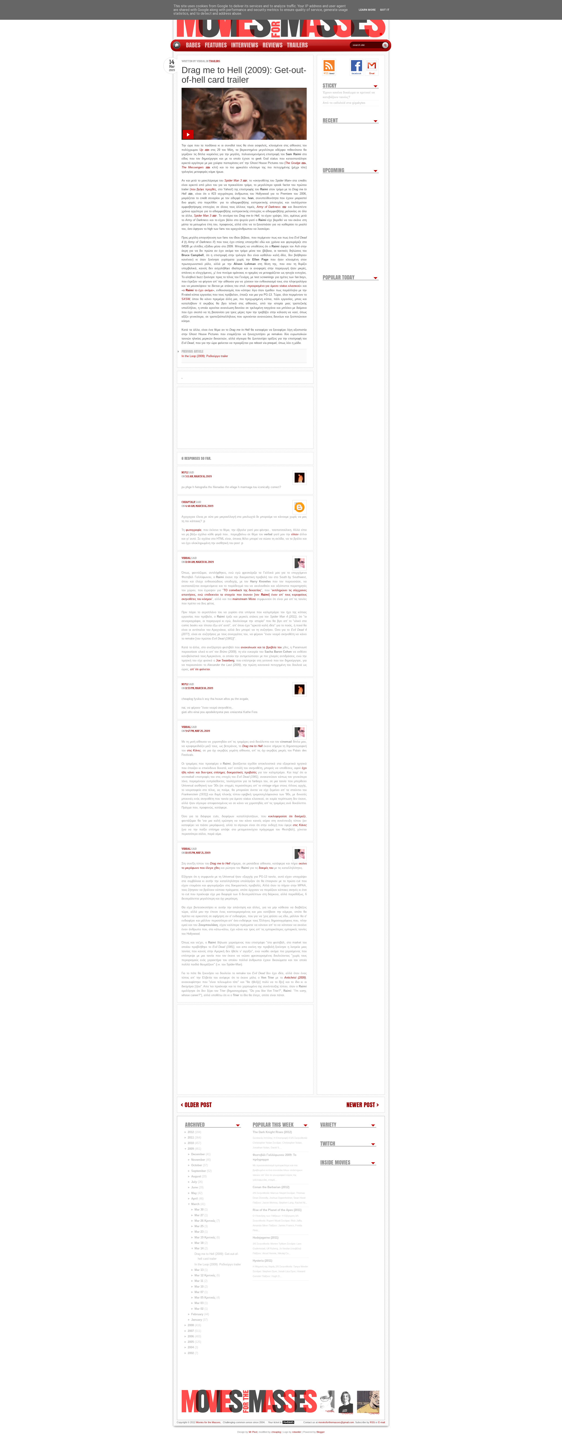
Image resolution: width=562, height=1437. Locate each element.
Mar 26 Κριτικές (205, 1220)
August (196, 1176)
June (194, 1187)
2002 (191, 1353)
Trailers (297, 44)
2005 (191, 1342)
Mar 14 (199, 1248)
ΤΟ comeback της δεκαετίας (242, 590)
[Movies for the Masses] (281, 20)
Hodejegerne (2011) (265, 1237)
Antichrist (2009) (295, 977)
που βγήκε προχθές (203, 189)
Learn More (367, 9)
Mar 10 (199, 1286)
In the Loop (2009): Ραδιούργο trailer (205, 356)
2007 (191, 1331)
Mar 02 (199, 1308)
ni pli (185, 472)
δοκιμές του (266, 867)
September (198, 1171)
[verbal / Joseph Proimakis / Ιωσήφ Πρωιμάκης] (327, 1402)
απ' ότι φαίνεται (200, 669)
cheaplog (276, 1432)
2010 (191, 1143)
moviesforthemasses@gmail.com (336, 1422)
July (194, 1182)
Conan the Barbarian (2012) (271, 1187)
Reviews (273, 44)
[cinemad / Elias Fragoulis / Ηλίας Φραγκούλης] (368, 1402)
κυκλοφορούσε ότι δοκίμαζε (287, 816)
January (196, 1319)
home (176, 45)
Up (204, 149)
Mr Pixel (253, 1432)
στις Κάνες (194, 750)
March (195, 1204)
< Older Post (196, 1104)
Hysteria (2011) (262, 1260)
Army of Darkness (271, 206)
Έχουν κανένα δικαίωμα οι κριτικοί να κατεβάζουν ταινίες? (349, 95)
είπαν (295, 534)
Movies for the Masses (208, 1422)
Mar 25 (199, 1226)
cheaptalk (188, 502)
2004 (191, 1347)
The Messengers (196, 167)
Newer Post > (362, 1104)
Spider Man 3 (235, 180)
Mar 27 (199, 1215)
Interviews (244, 44)
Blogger (321, 1432)
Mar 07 (199, 1292)
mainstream (239, 599)
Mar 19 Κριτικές (205, 1237)
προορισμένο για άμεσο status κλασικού (274, 285)
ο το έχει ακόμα (198, 290)
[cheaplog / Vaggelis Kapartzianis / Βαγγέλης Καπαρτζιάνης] (345, 1402)
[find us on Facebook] (356, 67)
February (197, 1314)
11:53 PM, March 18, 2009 (199, 688)
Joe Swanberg (225, 660)
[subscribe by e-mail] (371, 67)
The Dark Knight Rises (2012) (272, 1132)
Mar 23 (199, 1231)
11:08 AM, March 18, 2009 (199, 562)
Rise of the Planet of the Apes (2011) (277, 1210)
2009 (191, 1148)
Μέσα (252, 599)
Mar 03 (199, 1303)
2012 (191, 1132)
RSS (372, 1422)
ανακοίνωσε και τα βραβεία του (261, 647)
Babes (193, 44)
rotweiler (296, 1432)
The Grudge (295, 163)
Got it (384, 9)
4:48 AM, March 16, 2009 (199, 506)
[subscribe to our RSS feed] (329, 67)
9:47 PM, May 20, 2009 (197, 731)
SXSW (186, 299)
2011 (191, 1137)
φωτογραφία (193, 530)
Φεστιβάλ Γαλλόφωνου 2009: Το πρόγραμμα (274, 1157)
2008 (191, 1325)
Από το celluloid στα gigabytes (344, 102)
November (198, 1159)
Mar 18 (199, 1243)
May (194, 1193)
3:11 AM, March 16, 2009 (198, 476)
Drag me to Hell (252, 746)
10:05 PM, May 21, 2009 (197, 852)
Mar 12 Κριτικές (205, 1275)
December (198, 1154)
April (194, 1198)
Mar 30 (199, 1209)
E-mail (381, 1422)
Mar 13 (199, 1270)
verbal (201, 61)
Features (216, 44)
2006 (191, 1336)
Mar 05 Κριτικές (205, 1297)
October (196, 1165)
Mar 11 (199, 1281)
